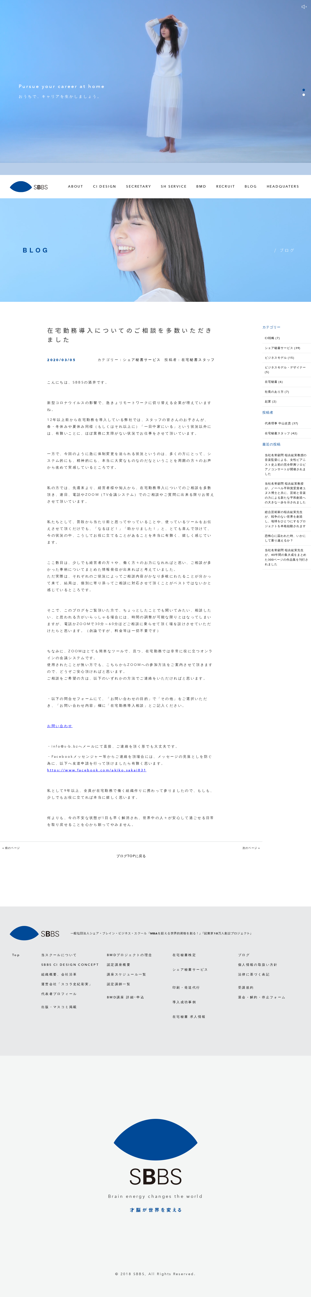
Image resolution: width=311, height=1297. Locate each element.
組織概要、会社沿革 (59, 974)
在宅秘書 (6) (274, 381)
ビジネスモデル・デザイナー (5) (285, 370)
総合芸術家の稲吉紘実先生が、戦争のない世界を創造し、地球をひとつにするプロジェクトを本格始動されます (285, 519)
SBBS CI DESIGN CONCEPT (70, 964)
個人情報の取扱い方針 (258, 964)
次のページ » (251, 848)
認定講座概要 (119, 964)
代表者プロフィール (59, 994)
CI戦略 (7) (272, 338)
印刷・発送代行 (186, 987)
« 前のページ (11, 848)
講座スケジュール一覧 (127, 974)
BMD (201, 186)
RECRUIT (225, 186)
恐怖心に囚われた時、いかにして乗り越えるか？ (285, 538)
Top (16, 955)
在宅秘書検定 (184, 955)
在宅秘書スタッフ (198, 360)
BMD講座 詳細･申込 (126, 997)
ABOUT (75, 186)
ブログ (244, 955)
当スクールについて (59, 955)
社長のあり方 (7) (277, 391)
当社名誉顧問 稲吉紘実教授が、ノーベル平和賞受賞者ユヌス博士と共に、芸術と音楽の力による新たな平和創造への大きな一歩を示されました (285, 493)
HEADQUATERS (283, 186)
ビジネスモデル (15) (279, 357)
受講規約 (246, 987)
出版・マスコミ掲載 (59, 1007)
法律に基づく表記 (254, 974)
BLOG (251, 186)
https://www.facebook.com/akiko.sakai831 (96, 770)
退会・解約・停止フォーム (262, 997)
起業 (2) (270, 401)
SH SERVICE (174, 186)
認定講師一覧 (119, 984)
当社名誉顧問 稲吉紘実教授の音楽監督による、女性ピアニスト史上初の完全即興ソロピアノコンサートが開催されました (286, 464)
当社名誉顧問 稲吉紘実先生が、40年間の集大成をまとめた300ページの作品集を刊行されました (286, 557)
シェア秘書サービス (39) (282, 348)
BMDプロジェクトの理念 (129, 955)
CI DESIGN (104, 186)
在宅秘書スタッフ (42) (281, 433)
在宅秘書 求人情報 (189, 1016)
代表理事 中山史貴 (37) (281, 423)
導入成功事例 (184, 1002)
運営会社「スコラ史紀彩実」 (67, 984)
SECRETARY (138, 186)
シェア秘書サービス (142, 360)
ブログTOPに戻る (131, 856)
